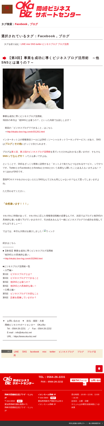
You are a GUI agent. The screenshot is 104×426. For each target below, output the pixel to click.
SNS (33, 44)
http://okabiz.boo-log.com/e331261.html (26, 132)
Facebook (21, 24)
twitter (39, 44)
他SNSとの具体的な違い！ (23, 286)
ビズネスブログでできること (24, 278)
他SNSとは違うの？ (20, 282)
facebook (34, 352)
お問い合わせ (92, 382)
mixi (28, 44)
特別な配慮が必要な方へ (77, 423)
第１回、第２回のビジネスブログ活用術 (30, 152)
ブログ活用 (63, 44)
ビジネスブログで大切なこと (24, 293)
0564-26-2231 (56, 376)
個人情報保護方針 (95, 423)
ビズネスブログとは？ (21, 274)
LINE (23, 44)
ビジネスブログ (49, 44)
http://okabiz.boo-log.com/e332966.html (24, 258)
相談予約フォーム (79, 380)
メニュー (7, 12)
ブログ (34, 24)
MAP (20, 401)
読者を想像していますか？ (23, 297)
